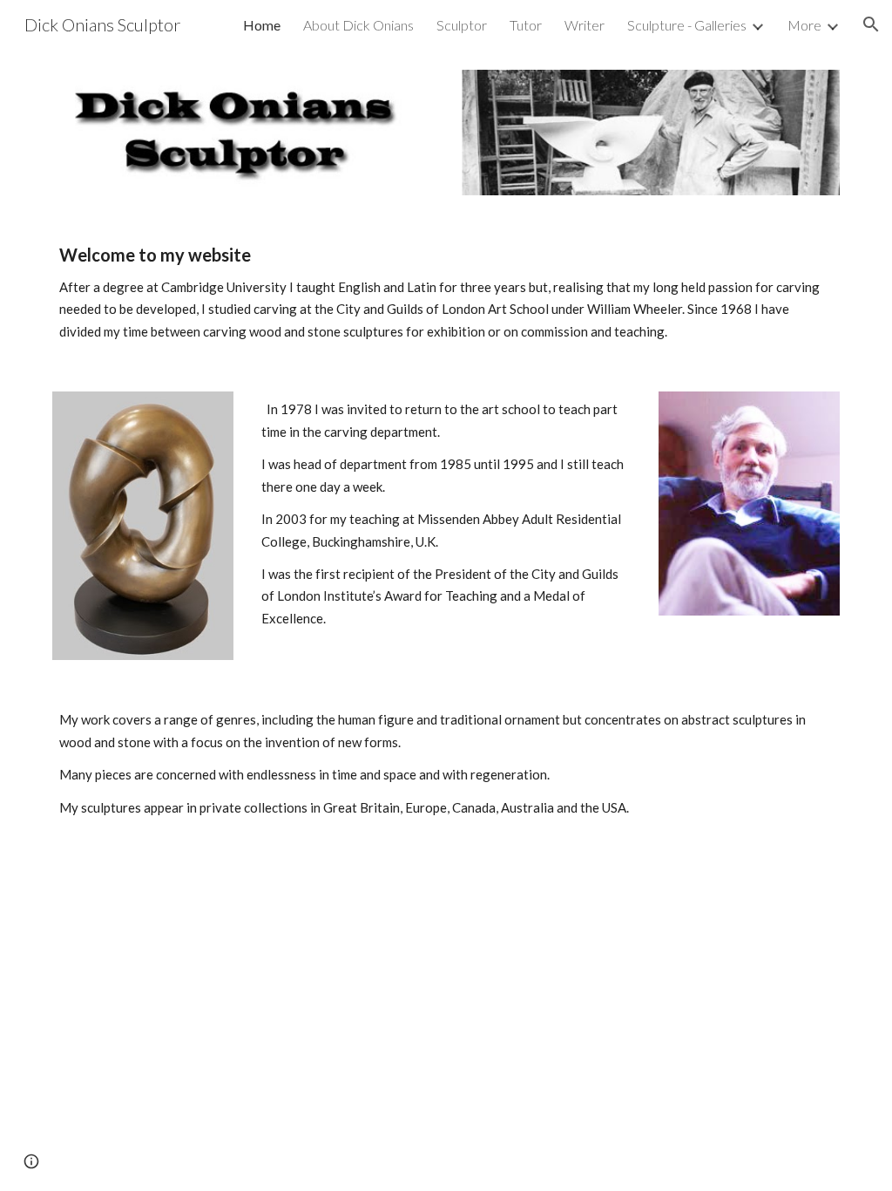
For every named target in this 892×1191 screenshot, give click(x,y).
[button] (871, 24)
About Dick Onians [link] (358, 25)
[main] (446, 293)
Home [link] (261, 25)
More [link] (804, 25)
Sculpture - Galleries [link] (687, 25)
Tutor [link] (526, 25)
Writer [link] (584, 25)
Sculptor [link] (461, 25)
